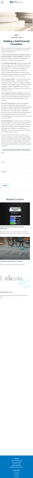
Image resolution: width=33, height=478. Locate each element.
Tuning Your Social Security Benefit (11, 261)
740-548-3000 (18, 460)
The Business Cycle (6, 292)
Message (3, 171)
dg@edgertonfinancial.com (16, 467)
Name (2, 153)
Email (2, 162)
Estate (16, 476)
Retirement (16, 472)
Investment (16, 474)
